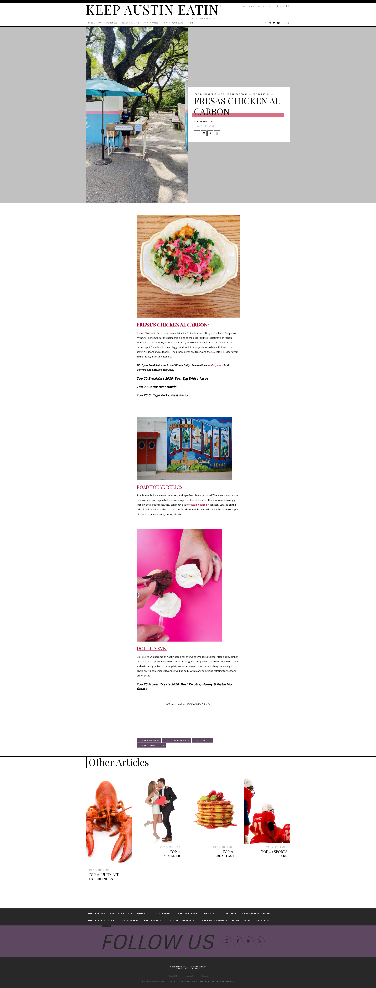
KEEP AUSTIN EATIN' (99, 870)
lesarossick (204, 121)
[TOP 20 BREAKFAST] (214, 809)
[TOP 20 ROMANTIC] (161, 809)
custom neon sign (199, 504)
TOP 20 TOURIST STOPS (151, 745)
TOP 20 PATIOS (261, 94)
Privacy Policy (173, 976)
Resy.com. (217, 365)
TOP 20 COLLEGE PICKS (234, 94)
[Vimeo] (274, 23)
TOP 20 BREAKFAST (205, 94)
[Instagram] (269, 23)
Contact (205, 976)
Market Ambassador (192, 969)
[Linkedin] (249, 941)
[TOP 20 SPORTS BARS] (267, 809)
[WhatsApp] (217, 133)
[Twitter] (204, 133)
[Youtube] (278, 23)
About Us (190, 976)
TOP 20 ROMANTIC (172, 853)
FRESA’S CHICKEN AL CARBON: (173, 324)
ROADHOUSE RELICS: (160, 487)
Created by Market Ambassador (216, 982)
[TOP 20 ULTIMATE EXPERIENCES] (109, 821)
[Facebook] (265, 23)
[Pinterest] (210, 133)
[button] (287, 23)
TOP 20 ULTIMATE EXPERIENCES (104, 876)
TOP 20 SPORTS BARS (274, 853)
